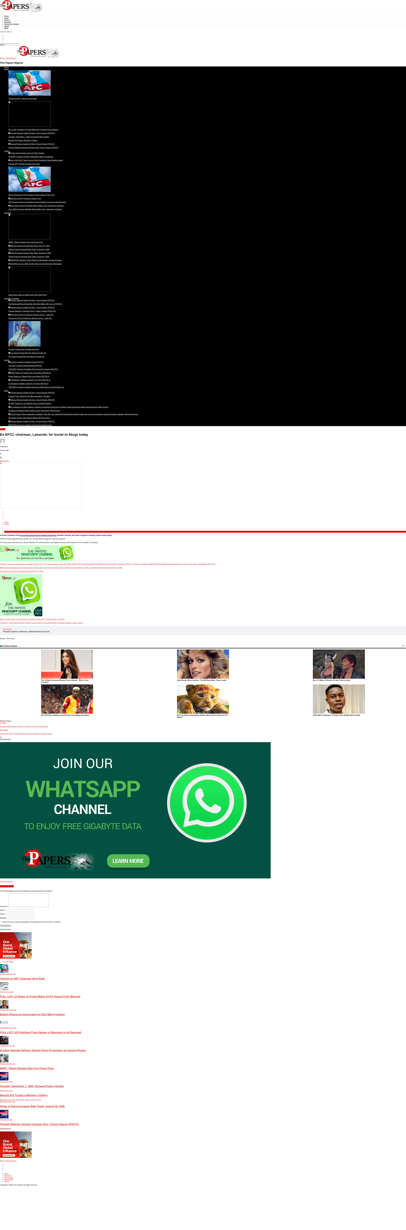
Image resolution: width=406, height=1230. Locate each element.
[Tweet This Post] (205, 513)
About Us (7, 1176)
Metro (6, 28)
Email (2, 914)
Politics (7, 20)
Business (7, 22)
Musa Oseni (4, 461)
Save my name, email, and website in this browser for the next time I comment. (32, 922)
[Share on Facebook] (205, 511)
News (6, 18)
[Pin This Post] (205, 515)
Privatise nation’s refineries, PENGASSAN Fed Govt (26, 632)
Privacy (7, 1181)
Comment (4, 906)
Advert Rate (8, 1179)
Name (3, 910)
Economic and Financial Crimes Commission (38, 535)
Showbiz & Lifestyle (11, 24)
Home (6, 16)
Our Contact (8, 1177)
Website (3, 918)
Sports (6, 26)
